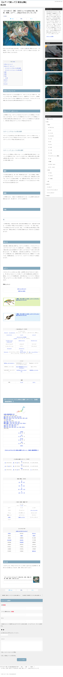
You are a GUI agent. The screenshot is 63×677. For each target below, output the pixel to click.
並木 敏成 (9, 540)
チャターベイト (34, 340)
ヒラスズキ (51, 135)
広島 (15, 424)
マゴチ (50, 147)
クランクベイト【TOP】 (22, 337)
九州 (5, 427)
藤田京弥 (34, 551)
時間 (5, 74)
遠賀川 (21, 445)
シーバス (51, 133)
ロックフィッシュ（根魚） (54, 155)
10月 (21, 489)
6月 (19, 485)
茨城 (18, 418)
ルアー (5, 81)
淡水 (49, 170)
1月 (22, 492)
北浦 (22, 442)
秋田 (15, 416)
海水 (49, 124)
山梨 (26, 418)
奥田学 (34, 535)
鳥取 (7, 424)
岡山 (12, 424)
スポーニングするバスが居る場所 (13, 68)
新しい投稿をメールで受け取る (9, 655)
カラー (34, 382)
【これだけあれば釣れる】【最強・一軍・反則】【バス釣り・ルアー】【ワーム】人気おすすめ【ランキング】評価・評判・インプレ (54, 92)
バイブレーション (9, 340)
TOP (10, 666)
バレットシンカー (34, 510)
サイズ (21, 382)
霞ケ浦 (21, 438)
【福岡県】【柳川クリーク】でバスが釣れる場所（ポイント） (12, 595)
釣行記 (48, 195)
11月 (24, 489)
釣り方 (5, 80)
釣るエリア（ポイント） (9, 66)
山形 (18, 416)
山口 (18, 424)
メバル (50, 153)
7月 (17, 462)
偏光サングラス (22, 517)
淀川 (22, 435)
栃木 (21, 418)
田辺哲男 (21, 542)
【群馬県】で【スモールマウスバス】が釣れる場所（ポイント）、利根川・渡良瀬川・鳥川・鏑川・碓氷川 (54, 79)
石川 (10, 420)
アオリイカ (51, 127)
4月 (9, 466)
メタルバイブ (9, 341)
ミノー (21, 334)
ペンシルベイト (12, 332)
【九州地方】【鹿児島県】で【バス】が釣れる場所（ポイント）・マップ (54, 65)
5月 (24, 482)
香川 (10, 425)
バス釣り (5, 16)
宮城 (12, 416)
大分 (18, 427)
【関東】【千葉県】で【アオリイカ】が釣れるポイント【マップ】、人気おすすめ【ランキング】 (54, 106)
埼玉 (13, 418)
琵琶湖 (21, 431)
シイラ (50, 138)
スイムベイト (21, 348)
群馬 (24, 418)
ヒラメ (50, 144)
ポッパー (6, 332)
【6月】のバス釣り (21, 291)
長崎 (12, 427)
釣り (48, 121)
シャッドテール (34, 352)
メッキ (50, 150)
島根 (10, 424)
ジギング (50, 187)
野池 (22, 468)
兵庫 (13, 423)
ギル (30, 352)
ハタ (50, 158)
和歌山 (24, 423)
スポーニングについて (21, 288)
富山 (7, 420)
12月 (19, 492)
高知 (15, 425)
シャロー (15, 338)
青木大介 (34, 533)
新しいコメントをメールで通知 (9, 652)
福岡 (7, 427)
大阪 (11, 423)
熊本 (15, 427)
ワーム (21, 350)
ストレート (6, 352)
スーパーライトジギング (53, 189)
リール (21, 505)
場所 (5, 72)
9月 (19, 489)
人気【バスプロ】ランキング (21, 531)
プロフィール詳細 (49, 36)
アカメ (50, 172)
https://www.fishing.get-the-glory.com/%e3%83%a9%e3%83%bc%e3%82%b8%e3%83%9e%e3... (21, 580)
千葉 (16, 418)
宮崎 (20, 427)
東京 (7, 418)
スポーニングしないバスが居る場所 (13, 70)
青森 (7, 416)
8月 (24, 485)
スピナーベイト (22, 340)
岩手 (10, 416)
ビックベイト (9, 334)
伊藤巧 (21, 535)
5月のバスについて (8, 64)
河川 (22, 464)
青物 (50, 161)
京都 (16, 423)
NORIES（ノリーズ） (34, 370)
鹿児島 (23, 427)
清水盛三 (21, 540)
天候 (5, 76)
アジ (50, 130)
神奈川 (10, 418)
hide (14, 61)
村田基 (9, 533)
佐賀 (10, 427)
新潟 (7, 419)
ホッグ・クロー (23, 352)
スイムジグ (9, 348)
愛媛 (12, 425)
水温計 (9, 517)
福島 (20, 416)
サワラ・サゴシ (52, 164)
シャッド (34, 334)
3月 (19, 482)
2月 (24, 492)
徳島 (7, 425)
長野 (10, 419)
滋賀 (18, 423)
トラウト (51, 175)
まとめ (5, 83)
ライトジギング (51, 192)
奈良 (21, 423)
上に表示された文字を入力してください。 (10, 632)
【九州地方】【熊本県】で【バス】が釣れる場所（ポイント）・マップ (32, 595)
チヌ (50, 141)
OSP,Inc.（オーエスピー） (9, 363)
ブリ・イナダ (52, 167)
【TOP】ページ (50, 51)
